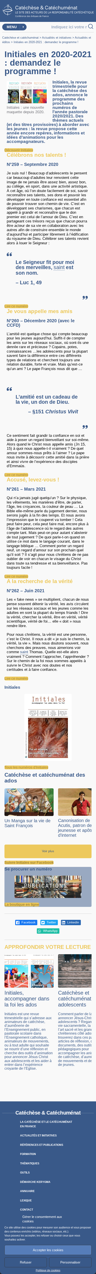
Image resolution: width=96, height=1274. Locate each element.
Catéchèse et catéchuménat (20, 37)
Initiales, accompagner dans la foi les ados (26, 999)
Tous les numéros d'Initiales (26, 767)
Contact (26, 1209)
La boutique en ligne (21, 904)
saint (59, 267)
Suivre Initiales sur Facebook (29, 862)
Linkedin (72, 922)
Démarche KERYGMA (35, 1182)
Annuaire (27, 1191)
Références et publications (41, 1144)
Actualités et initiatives (56, 37)
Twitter (51, 922)
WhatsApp (50, 931)
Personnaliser (70, 1262)
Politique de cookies (48, 1270)
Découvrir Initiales (18, 150)
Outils (25, 1172)
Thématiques (29, 1163)
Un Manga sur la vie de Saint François (27, 823)
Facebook (28, 922)
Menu (12, 27)
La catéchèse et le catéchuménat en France (46, 1124)
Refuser (25, 1262)
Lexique (26, 1200)
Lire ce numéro (16, 306)
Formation (28, 1154)
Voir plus (48, 851)
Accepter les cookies (48, 1250)
